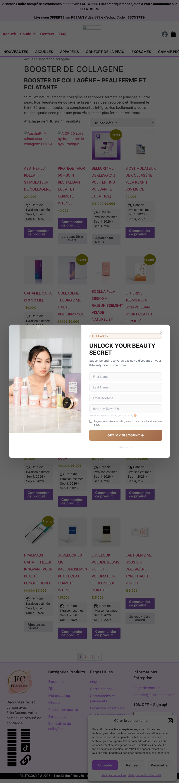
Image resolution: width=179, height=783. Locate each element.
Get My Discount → (125, 435)
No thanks (126, 447)
